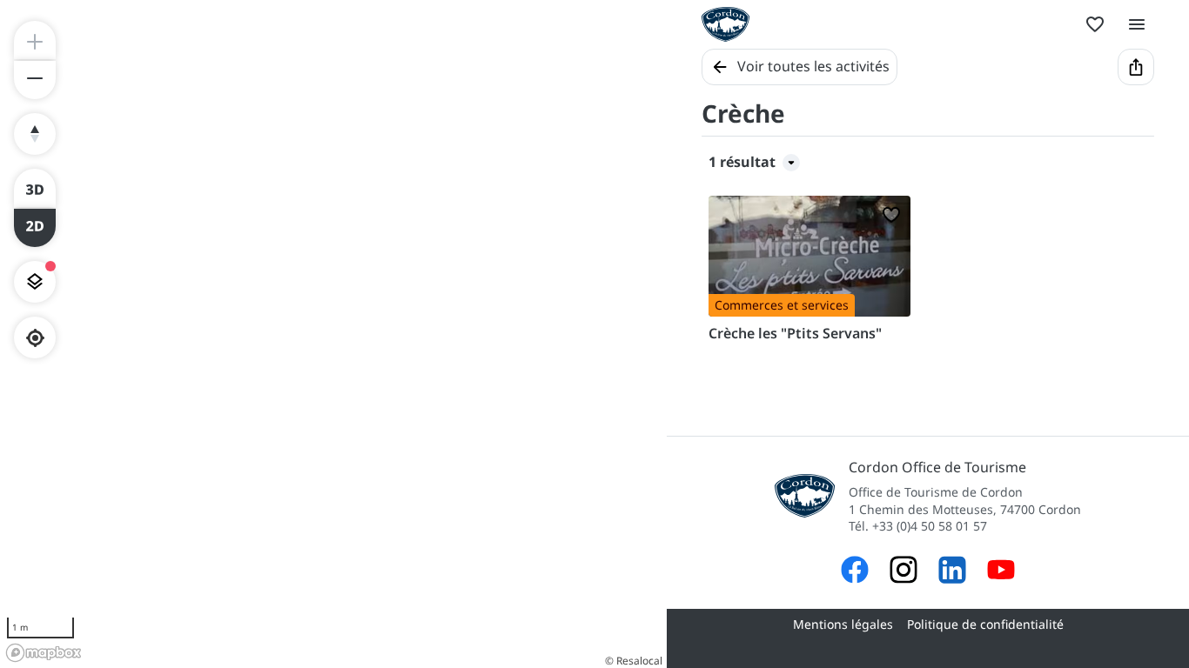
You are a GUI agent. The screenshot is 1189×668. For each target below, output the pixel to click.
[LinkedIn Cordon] (952, 572)
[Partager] (1136, 67)
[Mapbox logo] (43, 653)
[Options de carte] (35, 282)
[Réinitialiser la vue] (35, 134)
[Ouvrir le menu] (1136, 24)
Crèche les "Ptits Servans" (795, 333)
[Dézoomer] (35, 80)
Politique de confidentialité (985, 624)
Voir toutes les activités (813, 66)
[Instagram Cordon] (903, 572)
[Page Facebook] (855, 572)
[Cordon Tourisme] (1001, 572)
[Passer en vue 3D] (35, 188)
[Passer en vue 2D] (35, 228)
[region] (333, 334)
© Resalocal (633, 660)
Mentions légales (843, 624)
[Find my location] (35, 338)
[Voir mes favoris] (1095, 24)
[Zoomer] (35, 40)
